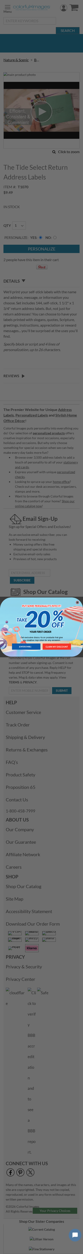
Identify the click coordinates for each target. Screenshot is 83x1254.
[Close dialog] (77, 602)
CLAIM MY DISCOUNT (57, 646)
